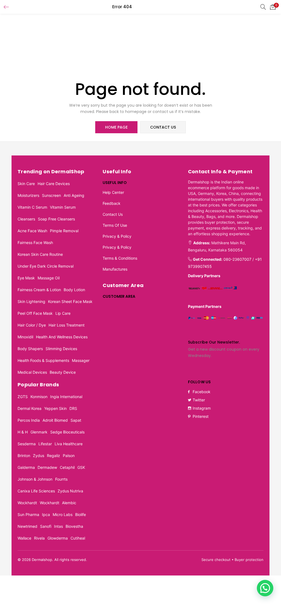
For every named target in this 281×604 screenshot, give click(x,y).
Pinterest (201, 416)
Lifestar (45, 443)
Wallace (24, 538)
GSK (81, 467)
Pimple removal (64, 230)
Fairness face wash (35, 242)
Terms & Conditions (120, 258)
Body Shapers (30, 348)
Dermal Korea (29, 408)
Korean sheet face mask (70, 301)
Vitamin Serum (63, 207)
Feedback (111, 203)
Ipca (46, 514)
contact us (163, 127)
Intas (58, 526)
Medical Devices (32, 372)
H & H (23, 432)
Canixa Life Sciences (36, 491)
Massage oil (49, 278)
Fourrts (61, 479)
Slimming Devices (61, 348)
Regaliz (53, 455)
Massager (80, 360)
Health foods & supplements (43, 360)
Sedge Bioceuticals (67, 432)
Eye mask (26, 278)
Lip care (63, 313)
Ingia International (66, 396)
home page (116, 127)
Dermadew (47, 467)
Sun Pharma (28, 514)
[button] (273, 7)
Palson (69, 455)
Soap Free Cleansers (56, 219)
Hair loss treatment (67, 325)
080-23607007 (237, 259)
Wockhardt (27, 502)
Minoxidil (25, 336)
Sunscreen (51, 195)
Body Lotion (74, 289)
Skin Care (26, 183)
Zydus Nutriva (70, 491)
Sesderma (27, 443)
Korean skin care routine (40, 254)
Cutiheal (78, 538)
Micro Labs (62, 514)
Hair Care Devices (54, 183)
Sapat (76, 420)
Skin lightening (31, 301)
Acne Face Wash (32, 230)
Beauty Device (63, 372)
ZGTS (23, 396)
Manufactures (115, 269)
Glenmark (38, 432)
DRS (73, 408)
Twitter (199, 400)
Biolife (80, 514)
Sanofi (45, 526)
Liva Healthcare (69, 443)
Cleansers (26, 219)
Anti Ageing (74, 195)
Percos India (29, 420)
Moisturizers (28, 195)
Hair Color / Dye (32, 325)
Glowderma (57, 538)
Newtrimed (27, 526)
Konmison (38, 396)
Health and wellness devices (62, 336)
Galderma (26, 467)
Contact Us (113, 214)
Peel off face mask (35, 313)
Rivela (39, 538)
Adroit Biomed (55, 420)
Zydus (38, 455)
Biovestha (74, 526)
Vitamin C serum (32, 207)
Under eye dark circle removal (46, 266)
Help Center (113, 192)
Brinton (24, 455)
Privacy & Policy (117, 236)
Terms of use (115, 225)
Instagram (202, 408)
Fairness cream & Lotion (39, 289)
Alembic (69, 502)
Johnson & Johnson (35, 479)
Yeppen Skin (55, 408)
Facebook (201, 391)
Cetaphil (67, 467)
